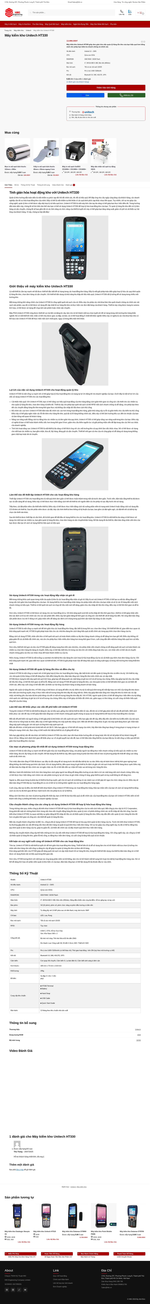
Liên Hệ (121, 14)
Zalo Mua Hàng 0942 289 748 (112, 1281)
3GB (139, 1035)
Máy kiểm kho (19, 30)
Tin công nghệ (127, 2)
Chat (87, 95)
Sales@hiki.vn (77, 2)
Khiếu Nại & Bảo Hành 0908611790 (114, 1284)
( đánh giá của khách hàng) (78, 82)
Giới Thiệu (8, 185)
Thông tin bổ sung (43, 185)
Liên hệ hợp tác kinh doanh (63, 1283)
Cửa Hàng (117, 2)
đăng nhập (20, 1170)
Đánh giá (70, 185)
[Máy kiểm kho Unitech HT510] (46, 1215)
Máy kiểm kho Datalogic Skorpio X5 (17, 1232)
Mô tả (16, 185)
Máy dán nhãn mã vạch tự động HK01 (103, 168)
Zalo (129, 14)
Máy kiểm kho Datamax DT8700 (132, 1231)
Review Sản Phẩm (138, 2)
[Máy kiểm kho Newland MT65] (142, 42)
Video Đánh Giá (58, 185)
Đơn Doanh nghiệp (60, 1287)
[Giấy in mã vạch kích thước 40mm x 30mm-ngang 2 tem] (46, 150)
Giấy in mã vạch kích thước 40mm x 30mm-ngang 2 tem (44, 168)
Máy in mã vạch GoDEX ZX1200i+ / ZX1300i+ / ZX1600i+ (74, 168)
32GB (138, 1040)
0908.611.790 (128, 95)
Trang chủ (8, 30)
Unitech (28, 30)
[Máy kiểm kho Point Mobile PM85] (103, 1215)
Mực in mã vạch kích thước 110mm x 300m (15, 168)
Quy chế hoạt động (60, 1276)
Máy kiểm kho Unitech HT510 (44, 1231)
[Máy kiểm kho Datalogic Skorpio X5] (17, 1215)
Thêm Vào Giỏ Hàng (105, 88)
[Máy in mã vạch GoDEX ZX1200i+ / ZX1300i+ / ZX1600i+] (75, 150)
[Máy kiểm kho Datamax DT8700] (132, 1215)
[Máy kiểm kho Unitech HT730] (144, 42)
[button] (140, 13)
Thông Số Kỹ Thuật (28, 185)
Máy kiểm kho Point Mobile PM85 (101, 1232)
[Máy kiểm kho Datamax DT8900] (75, 1215)
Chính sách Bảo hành (61, 1279)
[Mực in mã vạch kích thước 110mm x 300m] (17, 150)
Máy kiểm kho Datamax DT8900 (74, 1231)
